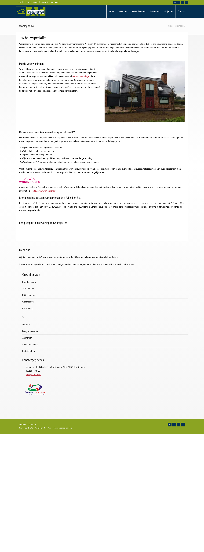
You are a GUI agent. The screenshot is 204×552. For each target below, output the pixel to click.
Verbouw (26, 324)
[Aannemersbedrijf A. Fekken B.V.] (31, 11)
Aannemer (27, 337)
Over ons (123, 11)
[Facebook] (178, 2)
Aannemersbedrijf (30, 344)
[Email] (175, 2)
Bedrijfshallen (28, 351)
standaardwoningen (81, 76)
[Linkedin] (182, 2)
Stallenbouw (28, 288)
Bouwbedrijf (27, 308)
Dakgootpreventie (30, 331)
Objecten (168, 11)
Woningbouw (28, 301)
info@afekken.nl (33, 374)
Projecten (155, 11)
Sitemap (35, 2)
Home (19, 2)
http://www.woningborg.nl (44, 191)
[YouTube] (186, 2)
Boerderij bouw (29, 282)
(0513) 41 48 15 (53, 2)
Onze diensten (139, 11)
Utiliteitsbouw (28, 295)
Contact (27, 2)
